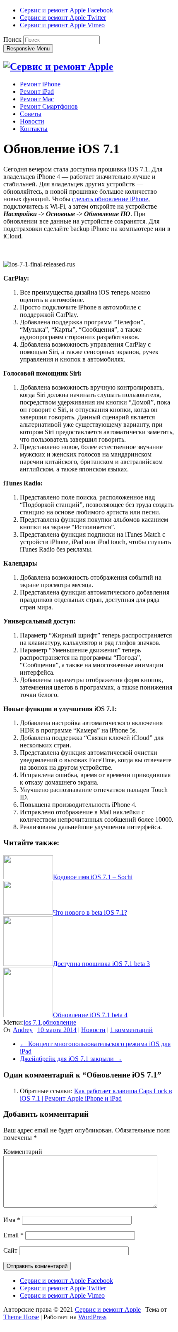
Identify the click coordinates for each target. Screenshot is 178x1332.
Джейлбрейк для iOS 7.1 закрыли (71, 1058)
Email (13, 1235)
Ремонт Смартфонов (49, 106)
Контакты (34, 128)
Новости (32, 121)
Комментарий (22, 1151)
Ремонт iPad (37, 91)
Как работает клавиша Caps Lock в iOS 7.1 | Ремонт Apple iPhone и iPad (96, 1094)
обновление (59, 1022)
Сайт (10, 1250)
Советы (30, 113)
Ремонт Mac (37, 98)
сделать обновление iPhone (110, 198)
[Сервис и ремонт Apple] (58, 66)
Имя (11, 1219)
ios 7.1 (32, 1022)
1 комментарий (131, 1029)
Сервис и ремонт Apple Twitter (63, 17)
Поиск (12, 39)
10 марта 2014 (57, 1029)
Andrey (23, 1029)
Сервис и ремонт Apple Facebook (66, 10)
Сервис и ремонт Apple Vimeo (62, 25)
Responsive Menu (28, 48)
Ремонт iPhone (40, 84)
